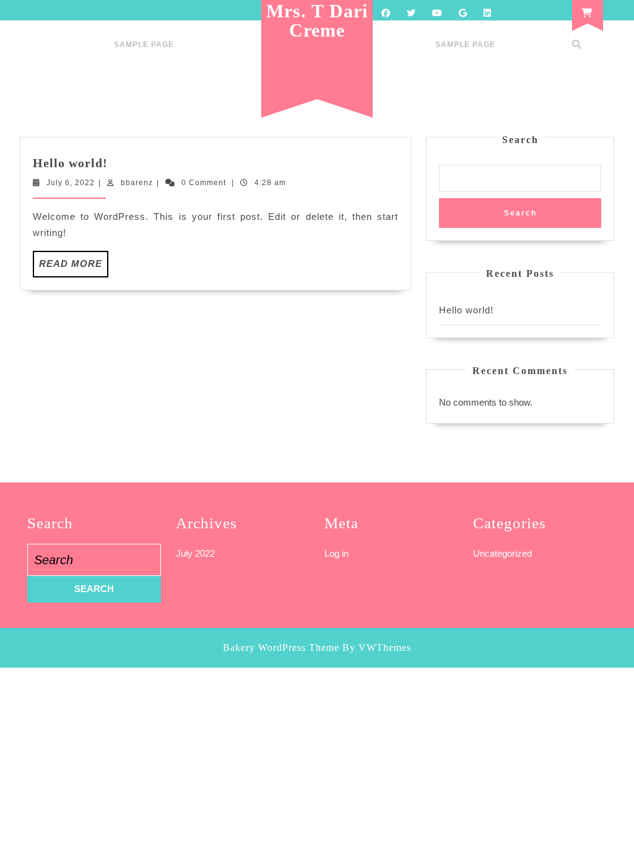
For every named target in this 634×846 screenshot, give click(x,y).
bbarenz (137, 182)
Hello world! (70, 163)
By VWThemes (376, 647)
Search (520, 139)
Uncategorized (502, 553)
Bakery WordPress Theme (281, 647)
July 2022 (195, 553)
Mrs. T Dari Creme (317, 20)
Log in (336, 553)
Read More (73, 267)
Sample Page (144, 44)
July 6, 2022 (70, 182)
